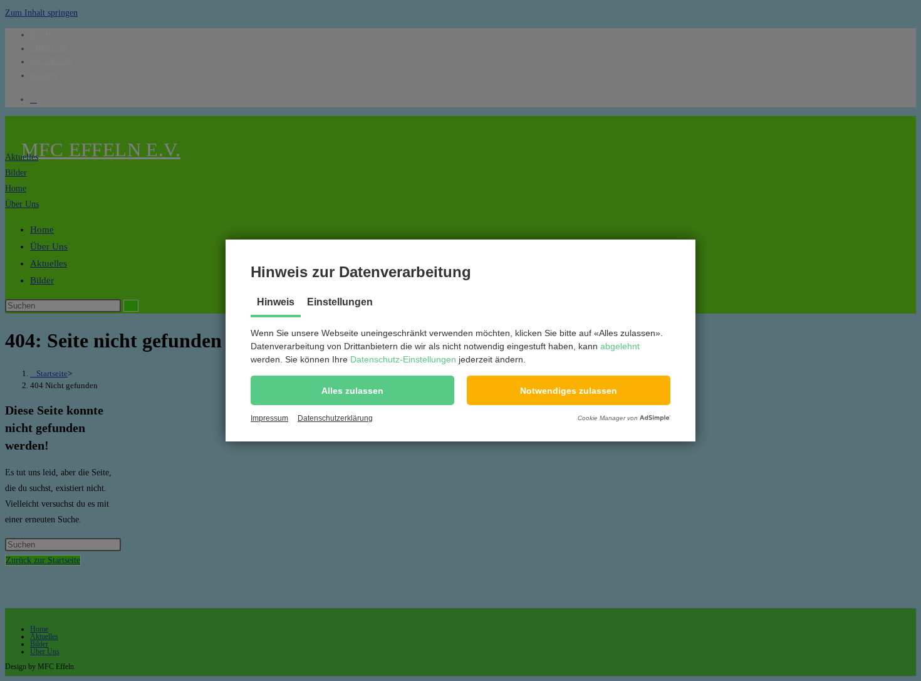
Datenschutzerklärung (335, 418)
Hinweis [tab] (275, 302)
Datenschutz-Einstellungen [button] (403, 359)
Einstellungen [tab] (340, 302)
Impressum (269, 418)
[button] (352, 390)
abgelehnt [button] (620, 346)
